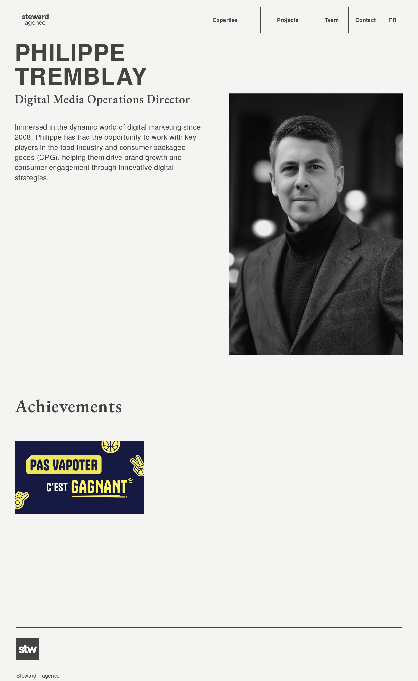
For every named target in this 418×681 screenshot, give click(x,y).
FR (392, 20)
